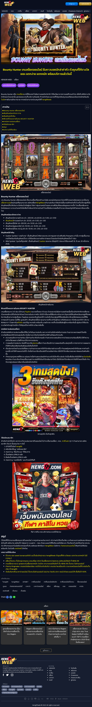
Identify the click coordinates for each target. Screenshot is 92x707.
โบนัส (3, 99)
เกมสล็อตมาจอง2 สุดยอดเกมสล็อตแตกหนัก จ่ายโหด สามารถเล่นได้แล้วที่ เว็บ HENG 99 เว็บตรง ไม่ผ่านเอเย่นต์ (45, 563)
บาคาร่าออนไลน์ (38, 586)
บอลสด (64, 11)
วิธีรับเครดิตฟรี (33, 85)
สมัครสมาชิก (85, 4)
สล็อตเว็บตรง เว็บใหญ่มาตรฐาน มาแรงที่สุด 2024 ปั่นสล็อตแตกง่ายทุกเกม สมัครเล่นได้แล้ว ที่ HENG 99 (42, 561)
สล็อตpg (56, 586)
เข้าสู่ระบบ (72, 4)
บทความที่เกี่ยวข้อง (10, 129)
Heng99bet (40, 202)
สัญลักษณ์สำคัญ (9, 116)
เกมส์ (42, 11)
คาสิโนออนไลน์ (36, 582)
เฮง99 (39, 686)
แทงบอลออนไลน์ (17, 686)
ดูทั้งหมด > (46, 650)
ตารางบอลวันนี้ (29, 686)
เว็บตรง (14, 591)
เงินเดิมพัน (87, 356)
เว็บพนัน (23, 591)
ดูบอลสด (21, 85)
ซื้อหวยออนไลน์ (82, 582)
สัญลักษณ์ (9, 220)
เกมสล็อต (19, 94)
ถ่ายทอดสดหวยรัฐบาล (10, 692)
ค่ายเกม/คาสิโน (79, 11)
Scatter (42, 241)
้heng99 (5, 582)
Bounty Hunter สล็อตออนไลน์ (14, 110)
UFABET (25, 582)
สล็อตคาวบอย (6, 202)
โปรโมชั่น (50, 11)
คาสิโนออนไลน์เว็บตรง (67, 582)
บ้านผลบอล (72, 11)
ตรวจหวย (6, 686)
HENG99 (5, 11)
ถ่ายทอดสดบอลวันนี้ (67, 545)
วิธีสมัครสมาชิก (9, 124)
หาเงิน (81, 586)
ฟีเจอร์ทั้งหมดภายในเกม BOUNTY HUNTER (19, 118)
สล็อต (27, 11)
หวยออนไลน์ (72, 586)
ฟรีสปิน (20, 322)
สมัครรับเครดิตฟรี (9, 85)
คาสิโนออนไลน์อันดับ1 (50, 582)
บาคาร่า (34, 11)
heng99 (19, 446)
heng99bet (15, 582)
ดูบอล (5, 586)
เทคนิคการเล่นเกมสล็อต (12, 121)
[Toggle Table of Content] (86, 107)
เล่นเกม (35, 343)
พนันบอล (57, 11)
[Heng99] (33, 4)
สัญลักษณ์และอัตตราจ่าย (12, 113)
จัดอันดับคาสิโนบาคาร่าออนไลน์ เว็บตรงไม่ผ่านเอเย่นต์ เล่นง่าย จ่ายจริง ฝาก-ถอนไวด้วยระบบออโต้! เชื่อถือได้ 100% (46, 571)
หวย (12, 11)
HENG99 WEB (6, 79)
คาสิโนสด (65, 441)
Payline (28, 311)
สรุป (5, 127)
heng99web (46, 99)
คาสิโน (20, 11)
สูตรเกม (86, 11)
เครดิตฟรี (18, 548)
